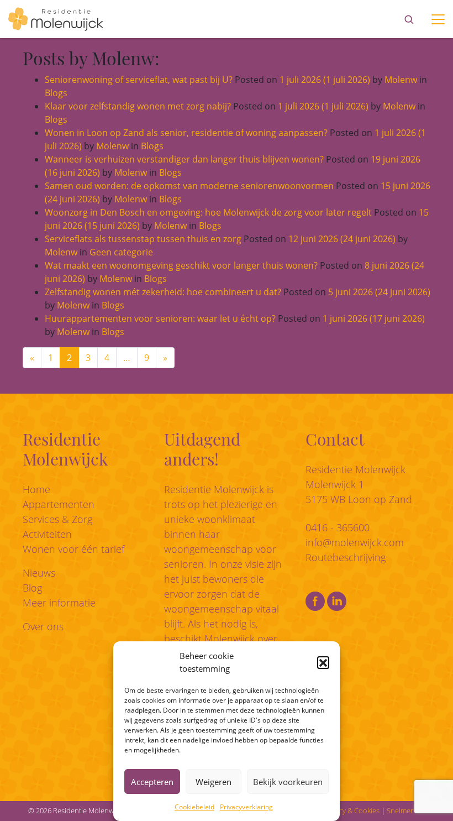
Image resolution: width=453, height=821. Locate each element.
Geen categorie (121, 252)
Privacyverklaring (246, 807)
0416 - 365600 (337, 527)
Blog (32, 587)
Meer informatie (59, 602)
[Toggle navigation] (438, 19)
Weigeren (213, 781)
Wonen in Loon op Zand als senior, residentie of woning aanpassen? (186, 133)
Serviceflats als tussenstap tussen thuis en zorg (143, 239)
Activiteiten (47, 534)
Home (36, 489)
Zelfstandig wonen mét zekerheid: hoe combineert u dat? (163, 292)
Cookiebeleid (194, 807)
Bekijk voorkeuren (288, 781)
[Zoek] (409, 19)
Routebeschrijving (345, 557)
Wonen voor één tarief (73, 549)
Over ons (43, 626)
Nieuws (39, 572)
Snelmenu (403, 810)
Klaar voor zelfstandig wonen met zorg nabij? (138, 106)
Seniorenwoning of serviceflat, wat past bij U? (139, 80)
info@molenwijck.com (354, 542)
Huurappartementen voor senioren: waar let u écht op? (160, 318)
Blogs (56, 93)
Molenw (399, 80)
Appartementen (58, 504)
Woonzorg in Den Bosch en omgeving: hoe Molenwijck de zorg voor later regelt (208, 212)
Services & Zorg (57, 519)
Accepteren (152, 781)
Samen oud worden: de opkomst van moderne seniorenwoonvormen (189, 186)
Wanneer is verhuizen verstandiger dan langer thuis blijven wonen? (184, 159)
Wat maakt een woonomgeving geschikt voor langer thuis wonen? (181, 265)
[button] (323, 662)
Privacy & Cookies (351, 810)
